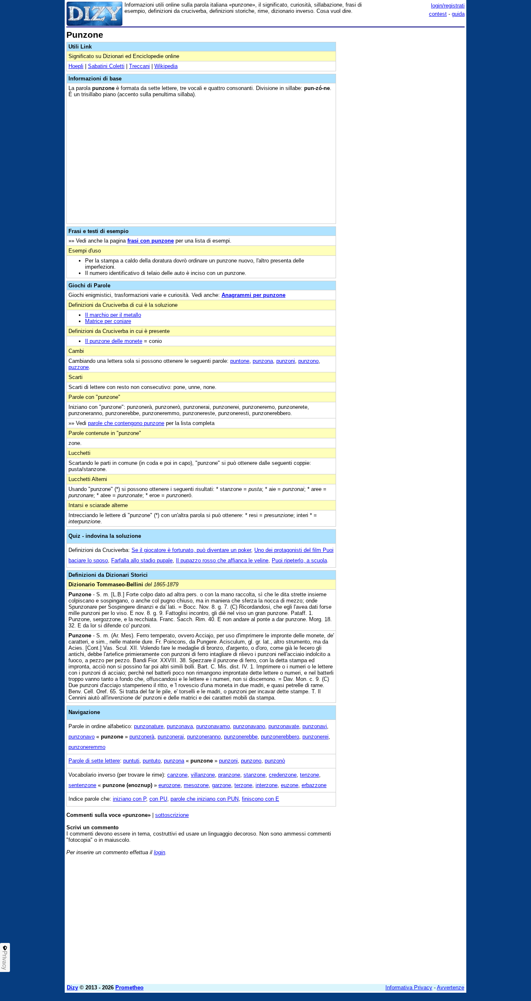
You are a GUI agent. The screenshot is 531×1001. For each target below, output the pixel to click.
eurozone (169, 785)
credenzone (283, 775)
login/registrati (448, 5)
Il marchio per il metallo (113, 315)
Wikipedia (166, 66)
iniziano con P (129, 799)
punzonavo (81, 737)
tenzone (309, 775)
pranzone (229, 775)
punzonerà (141, 737)
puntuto (152, 761)
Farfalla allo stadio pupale (142, 560)
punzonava (180, 726)
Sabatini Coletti (106, 66)
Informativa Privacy (408, 987)
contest (438, 14)
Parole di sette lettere (94, 761)
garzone (221, 785)
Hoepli (75, 66)
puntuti (131, 761)
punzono (308, 361)
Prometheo (129, 987)
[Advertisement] (402, 154)
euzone (289, 785)
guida (458, 14)
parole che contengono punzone (126, 423)
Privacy (5, 960)
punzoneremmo (86, 747)
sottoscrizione (172, 815)
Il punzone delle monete (113, 341)
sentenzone (82, 785)
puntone (239, 361)
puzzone (78, 367)
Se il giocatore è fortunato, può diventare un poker (191, 550)
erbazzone (314, 785)
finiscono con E (260, 799)
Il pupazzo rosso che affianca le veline (222, 560)
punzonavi (314, 726)
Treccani (139, 66)
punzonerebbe (241, 737)
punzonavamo (213, 726)
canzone (177, 775)
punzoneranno (204, 737)
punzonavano (249, 726)
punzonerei (315, 737)
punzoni (285, 361)
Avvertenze (450, 987)
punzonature (148, 726)
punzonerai (171, 737)
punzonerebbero (280, 737)
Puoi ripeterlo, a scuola (299, 560)
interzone (267, 785)
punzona (263, 361)
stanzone (255, 775)
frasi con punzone (150, 241)
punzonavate (283, 726)
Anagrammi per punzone (253, 295)
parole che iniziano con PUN (205, 799)
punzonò (275, 761)
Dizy (72, 987)
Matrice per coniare (108, 321)
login (159, 852)
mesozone (196, 785)
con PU (158, 799)
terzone (243, 785)
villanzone (203, 775)
